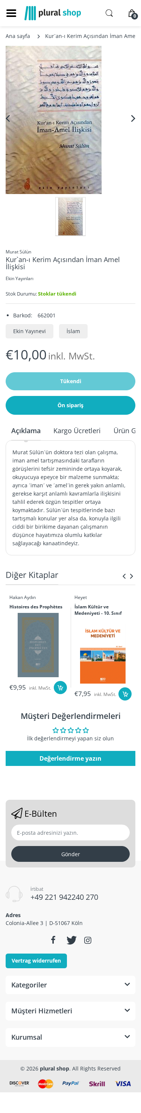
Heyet (80, 597)
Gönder (70, 854)
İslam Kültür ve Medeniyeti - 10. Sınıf (98, 610)
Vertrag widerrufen (36, 960)
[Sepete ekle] (60, 687)
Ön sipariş (70, 405)
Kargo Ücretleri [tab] (77, 430)
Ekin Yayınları (19, 278)
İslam (73, 331)
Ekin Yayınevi (29, 331)
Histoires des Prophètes (35, 607)
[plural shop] (52, 13)
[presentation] (124, 576)
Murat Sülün (18, 252)
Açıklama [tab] (26, 430)
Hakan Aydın (22, 597)
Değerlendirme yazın (70, 758)
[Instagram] (88, 940)
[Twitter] (71, 940)
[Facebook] (53, 940)
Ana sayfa (18, 35)
